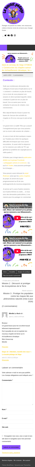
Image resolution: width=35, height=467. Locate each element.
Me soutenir (26, 460)
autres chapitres (24, 176)
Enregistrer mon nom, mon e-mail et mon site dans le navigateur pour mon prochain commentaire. (17, 438)
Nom (4, 409)
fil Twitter (10, 165)
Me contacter (18, 460)
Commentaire (7, 380)
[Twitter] (5, 36)
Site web (5, 427)
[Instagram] (15, 36)
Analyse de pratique (24, 272)
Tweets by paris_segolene (11, 453)
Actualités (12, 272)
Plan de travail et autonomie (11, 275)
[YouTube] (8, 36)
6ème (5, 272)
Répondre (5, 347)
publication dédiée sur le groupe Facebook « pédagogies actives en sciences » (17, 160)
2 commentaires (18, 75)
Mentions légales (7, 460)
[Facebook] (11, 36)
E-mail (4, 418)
